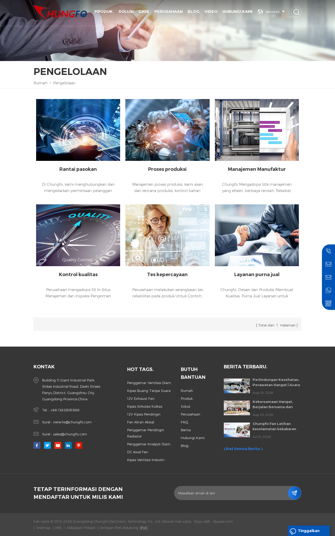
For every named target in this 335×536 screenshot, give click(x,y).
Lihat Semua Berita (242, 448)
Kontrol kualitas (78, 274)
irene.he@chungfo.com (72, 422)
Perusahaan (168, 11)
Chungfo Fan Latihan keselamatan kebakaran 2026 (274, 426)
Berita (186, 430)
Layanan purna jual (257, 274)
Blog (193, 11)
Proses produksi (167, 169)
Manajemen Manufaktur (257, 169)
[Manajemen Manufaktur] (257, 130)
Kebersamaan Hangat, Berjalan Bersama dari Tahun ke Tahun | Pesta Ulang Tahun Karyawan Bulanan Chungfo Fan (274, 404)
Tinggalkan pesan (309, 532)
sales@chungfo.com (70, 434)
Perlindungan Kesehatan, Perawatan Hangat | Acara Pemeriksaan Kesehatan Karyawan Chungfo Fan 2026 (276, 382)
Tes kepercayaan (167, 274)
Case (143, 11)
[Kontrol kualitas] (78, 235)
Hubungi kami (237, 11)
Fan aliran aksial (140, 422)
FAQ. (185, 422)
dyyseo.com (223, 521)
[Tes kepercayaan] (167, 235)
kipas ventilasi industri (145, 460)
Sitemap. (43, 528)
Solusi (126, 11)
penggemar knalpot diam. (149, 444)
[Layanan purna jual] (257, 235)
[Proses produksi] (167, 130)
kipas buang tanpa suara (149, 391)
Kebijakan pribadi (81, 528)
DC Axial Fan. (138, 452)
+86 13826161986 (65, 410)
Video (210, 11)
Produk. (104, 11)
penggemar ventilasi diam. (149, 383)
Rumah (40, 83)
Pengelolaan (64, 83)
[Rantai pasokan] (78, 130)
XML (58, 528)
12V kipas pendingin (143, 414)
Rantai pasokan (78, 169)
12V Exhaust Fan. (141, 398)
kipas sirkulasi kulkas (144, 406)
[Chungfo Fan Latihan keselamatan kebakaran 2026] (237, 430)
